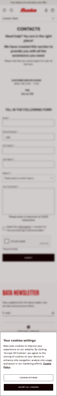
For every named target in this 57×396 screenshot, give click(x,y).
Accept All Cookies (28, 387)
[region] (28, 364)
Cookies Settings (28, 378)
